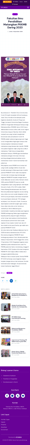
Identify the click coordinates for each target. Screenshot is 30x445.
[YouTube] (23, 396)
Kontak (16, 4)
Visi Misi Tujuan (5, 419)
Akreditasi (4, 427)
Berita (9, 273)
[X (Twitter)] (18, 396)
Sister (21, 1)
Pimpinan (3, 424)
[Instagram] (12, 396)
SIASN (25, 1)
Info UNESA (8, 1)
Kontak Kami (4, 430)
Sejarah (3, 422)
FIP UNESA (15, 1)
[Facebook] (7, 396)
